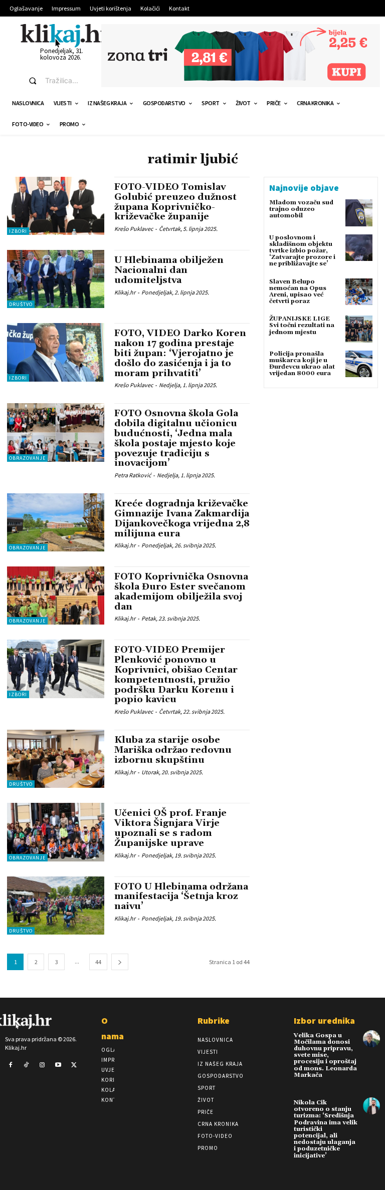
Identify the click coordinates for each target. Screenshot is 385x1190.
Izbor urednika (324, 1020)
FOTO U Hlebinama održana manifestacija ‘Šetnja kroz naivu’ (181, 897)
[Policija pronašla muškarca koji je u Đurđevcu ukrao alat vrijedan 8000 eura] (358, 364)
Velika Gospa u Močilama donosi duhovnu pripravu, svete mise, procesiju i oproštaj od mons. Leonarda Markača (325, 1055)
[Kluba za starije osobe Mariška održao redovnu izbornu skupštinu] (55, 759)
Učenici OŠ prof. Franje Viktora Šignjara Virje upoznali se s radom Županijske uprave (170, 827)
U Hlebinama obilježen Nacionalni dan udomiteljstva (169, 270)
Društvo (21, 304)
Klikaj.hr (124, 292)
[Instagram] (42, 1065)
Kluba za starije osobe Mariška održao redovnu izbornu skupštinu (173, 750)
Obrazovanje (27, 458)
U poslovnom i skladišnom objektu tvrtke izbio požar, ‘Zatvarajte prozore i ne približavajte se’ (302, 251)
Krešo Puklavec (133, 228)
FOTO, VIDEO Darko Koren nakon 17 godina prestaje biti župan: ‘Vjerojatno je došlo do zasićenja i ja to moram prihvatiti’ (180, 353)
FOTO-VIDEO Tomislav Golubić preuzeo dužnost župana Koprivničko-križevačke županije (175, 201)
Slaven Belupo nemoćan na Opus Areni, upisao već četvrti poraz (297, 292)
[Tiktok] (26, 1065)
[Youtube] (58, 1065)
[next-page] (119, 962)
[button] (55, 80)
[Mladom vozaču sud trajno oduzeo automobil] (358, 212)
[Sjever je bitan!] (65, 35)
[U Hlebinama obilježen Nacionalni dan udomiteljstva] (55, 279)
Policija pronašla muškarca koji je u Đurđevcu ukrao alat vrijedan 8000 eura (302, 364)
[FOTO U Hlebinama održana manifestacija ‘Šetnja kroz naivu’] (55, 905)
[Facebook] (10, 1065)
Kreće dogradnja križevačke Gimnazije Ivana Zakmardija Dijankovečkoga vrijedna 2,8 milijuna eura (182, 518)
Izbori (18, 231)
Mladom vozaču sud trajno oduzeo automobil (301, 209)
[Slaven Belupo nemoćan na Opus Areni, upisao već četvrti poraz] (358, 292)
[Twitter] (73, 1065)
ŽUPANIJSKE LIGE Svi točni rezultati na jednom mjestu (301, 325)
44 (98, 962)
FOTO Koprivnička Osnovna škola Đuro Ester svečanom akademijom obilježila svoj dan (181, 591)
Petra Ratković (132, 475)
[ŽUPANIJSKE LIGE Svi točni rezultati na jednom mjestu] (358, 329)
